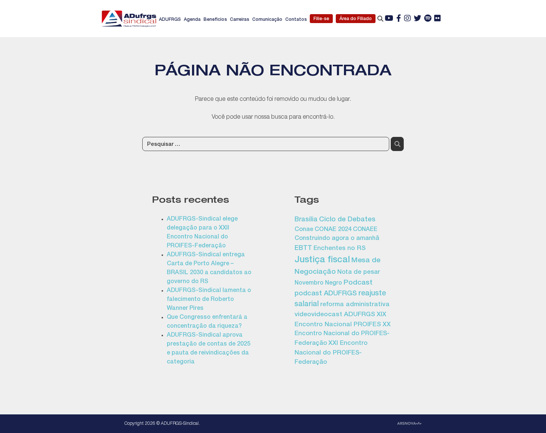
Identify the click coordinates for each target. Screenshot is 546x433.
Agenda (192, 19)
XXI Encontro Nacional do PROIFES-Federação (331, 353)
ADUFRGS (170, 19)
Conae (304, 230)
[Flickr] (437, 18)
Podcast (358, 283)
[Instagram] (407, 18)
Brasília (306, 219)
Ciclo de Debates (347, 219)
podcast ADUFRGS (326, 294)
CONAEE (365, 230)
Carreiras (239, 19)
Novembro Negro (318, 283)
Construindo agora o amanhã (337, 238)
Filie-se (321, 19)
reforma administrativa (355, 305)
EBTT (303, 248)
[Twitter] (417, 18)
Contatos (296, 19)
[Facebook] (398, 18)
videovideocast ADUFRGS (335, 315)
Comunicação (267, 19)
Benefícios (215, 19)
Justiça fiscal (322, 260)
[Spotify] (427, 18)
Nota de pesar (358, 272)
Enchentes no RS (339, 249)
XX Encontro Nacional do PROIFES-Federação (343, 334)
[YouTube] (389, 18)
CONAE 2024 (333, 230)
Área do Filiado (355, 19)
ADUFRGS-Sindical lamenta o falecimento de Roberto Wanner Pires (209, 300)
